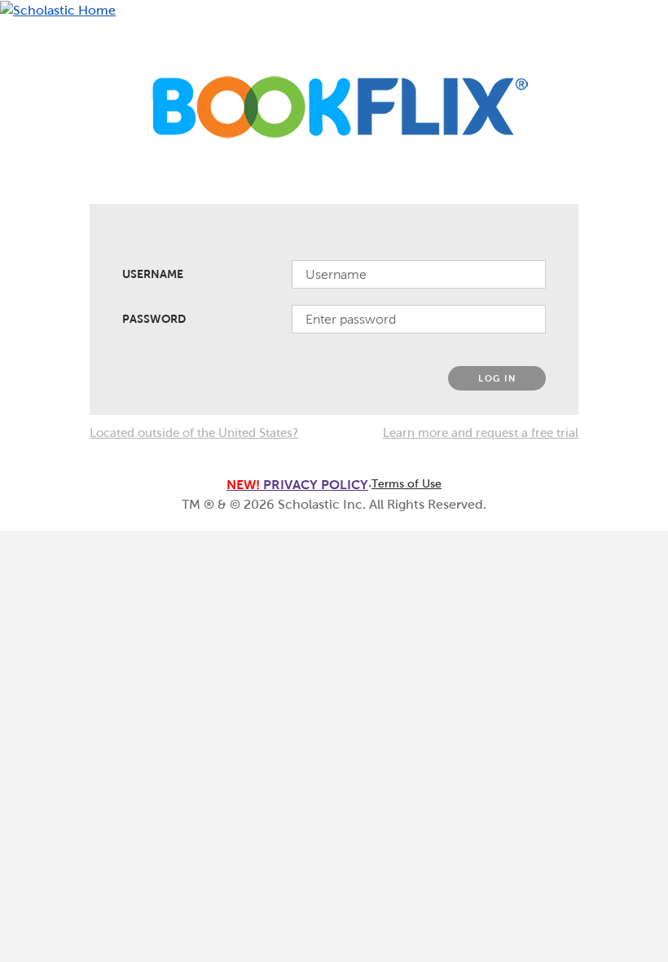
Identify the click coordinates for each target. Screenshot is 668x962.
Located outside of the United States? (194, 432)
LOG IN (497, 378)
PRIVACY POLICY (297, 485)
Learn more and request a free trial (480, 432)
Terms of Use (406, 484)
